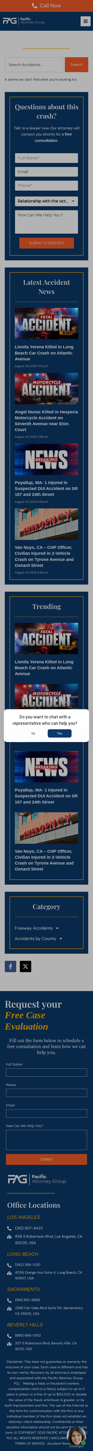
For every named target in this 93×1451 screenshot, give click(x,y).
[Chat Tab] (46, 725)
